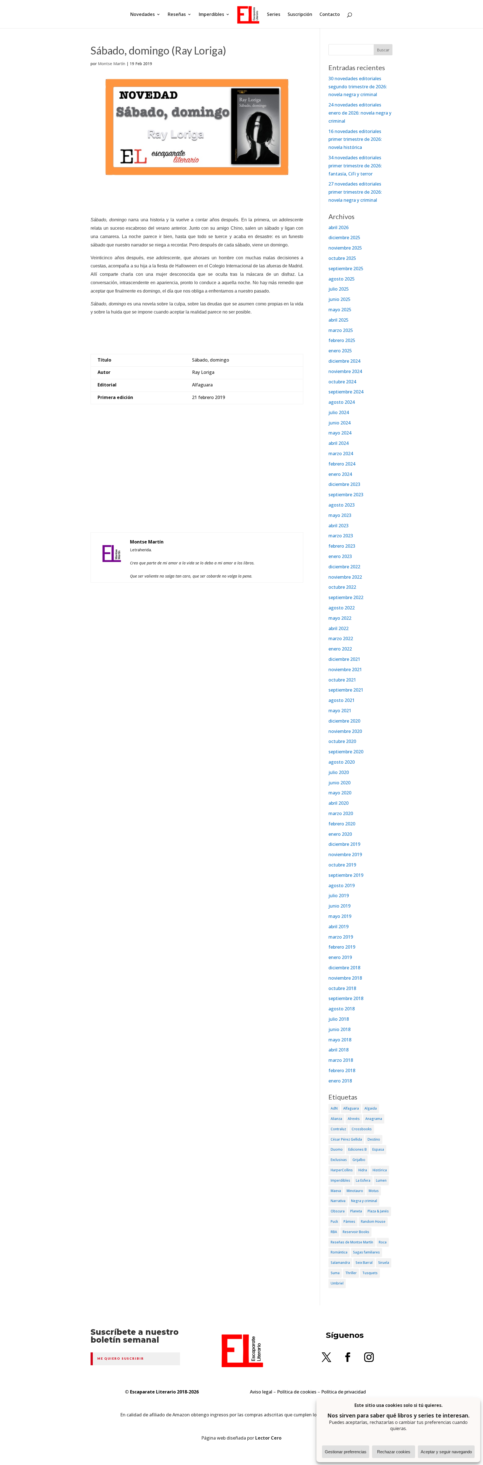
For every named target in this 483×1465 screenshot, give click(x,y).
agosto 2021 (341, 700)
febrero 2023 (341, 546)
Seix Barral (364, 1262)
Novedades (142, 14)
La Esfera (363, 1180)
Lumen (381, 1180)
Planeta (356, 1211)
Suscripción (300, 14)
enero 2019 (340, 957)
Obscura (338, 1211)
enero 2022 (340, 649)
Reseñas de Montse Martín (352, 1242)
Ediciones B (357, 1149)
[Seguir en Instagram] (368, 1357)
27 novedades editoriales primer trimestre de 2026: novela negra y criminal (355, 192)
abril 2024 (338, 443)
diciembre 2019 (344, 844)
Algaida (370, 1108)
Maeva (336, 1190)
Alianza (336, 1118)
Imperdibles (211, 14)
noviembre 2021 (345, 669)
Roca (383, 1242)
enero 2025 (340, 351)
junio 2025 (339, 299)
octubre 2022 (342, 587)
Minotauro (355, 1190)
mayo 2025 (339, 310)
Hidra (362, 1170)
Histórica (380, 1170)
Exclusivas (339, 1159)
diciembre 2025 (344, 237)
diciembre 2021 (344, 659)
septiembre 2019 (345, 875)
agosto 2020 (341, 762)
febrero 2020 (341, 824)
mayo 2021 (339, 710)
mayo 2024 (339, 433)
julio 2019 (338, 895)
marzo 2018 (340, 1060)
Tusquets (370, 1273)
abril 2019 (338, 926)
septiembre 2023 (345, 495)
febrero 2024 (341, 464)
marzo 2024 (340, 453)
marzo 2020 (340, 813)
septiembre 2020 (345, 752)
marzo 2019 (340, 937)
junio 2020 (339, 783)
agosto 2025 (341, 279)
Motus (374, 1190)
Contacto (329, 14)
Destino (374, 1139)
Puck (334, 1221)
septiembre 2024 (345, 392)
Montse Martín (111, 63)
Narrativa (338, 1200)
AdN (334, 1108)
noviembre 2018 (345, 978)
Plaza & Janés (378, 1211)
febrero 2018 (341, 1070)
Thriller (351, 1273)
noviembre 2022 (345, 577)
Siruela (383, 1262)
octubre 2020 (342, 741)
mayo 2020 (339, 793)
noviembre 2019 (345, 854)
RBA (334, 1231)
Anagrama (373, 1118)
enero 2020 (340, 834)
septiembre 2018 (345, 998)
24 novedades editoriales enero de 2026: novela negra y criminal (359, 113)
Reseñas (177, 14)
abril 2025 (338, 320)
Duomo (337, 1149)
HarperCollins (342, 1170)
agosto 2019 (341, 885)
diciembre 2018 (344, 968)
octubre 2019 (342, 865)
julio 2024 (338, 412)
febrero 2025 (341, 340)
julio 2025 (338, 289)
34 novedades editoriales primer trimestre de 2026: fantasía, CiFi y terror (355, 166)
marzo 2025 (340, 330)
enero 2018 (340, 1081)
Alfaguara (351, 1108)
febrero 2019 (341, 947)
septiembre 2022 (345, 597)
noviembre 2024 (345, 371)
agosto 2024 (341, 402)
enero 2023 (340, 556)
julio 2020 (338, 772)
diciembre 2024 (344, 361)
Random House (373, 1221)
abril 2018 (338, 1050)
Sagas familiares (366, 1252)
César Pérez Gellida (346, 1139)
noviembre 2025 (345, 248)
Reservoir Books (356, 1231)
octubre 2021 (342, 680)
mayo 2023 (339, 515)
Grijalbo (358, 1159)
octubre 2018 (342, 988)
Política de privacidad (343, 1392)
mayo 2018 (339, 1040)
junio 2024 (339, 423)
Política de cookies (296, 1392)
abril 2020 (338, 803)
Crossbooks (362, 1129)
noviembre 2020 (345, 731)
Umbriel (337, 1283)
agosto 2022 (341, 608)
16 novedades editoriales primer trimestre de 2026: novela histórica (355, 139)
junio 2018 (339, 1029)
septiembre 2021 (345, 690)
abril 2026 (338, 227)
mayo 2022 (339, 618)
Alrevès (354, 1118)
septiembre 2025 (345, 268)
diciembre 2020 (344, 721)
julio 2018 (338, 1019)
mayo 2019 (339, 916)
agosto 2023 (341, 505)
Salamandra (340, 1262)
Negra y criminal (364, 1200)
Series (273, 14)
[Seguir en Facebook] (347, 1357)
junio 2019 (339, 906)
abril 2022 (338, 628)
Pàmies (349, 1221)
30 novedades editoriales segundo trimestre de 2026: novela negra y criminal (357, 86)
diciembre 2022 (344, 567)
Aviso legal (261, 1392)
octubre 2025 (342, 258)
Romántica (339, 1252)
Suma (335, 1273)
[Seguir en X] (326, 1357)
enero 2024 (340, 474)
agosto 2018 (341, 1009)
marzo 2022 (340, 638)
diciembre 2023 (344, 484)
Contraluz (338, 1129)
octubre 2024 (342, 382)
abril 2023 (338, 526)
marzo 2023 (340, 536)
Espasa (378, 1149)
